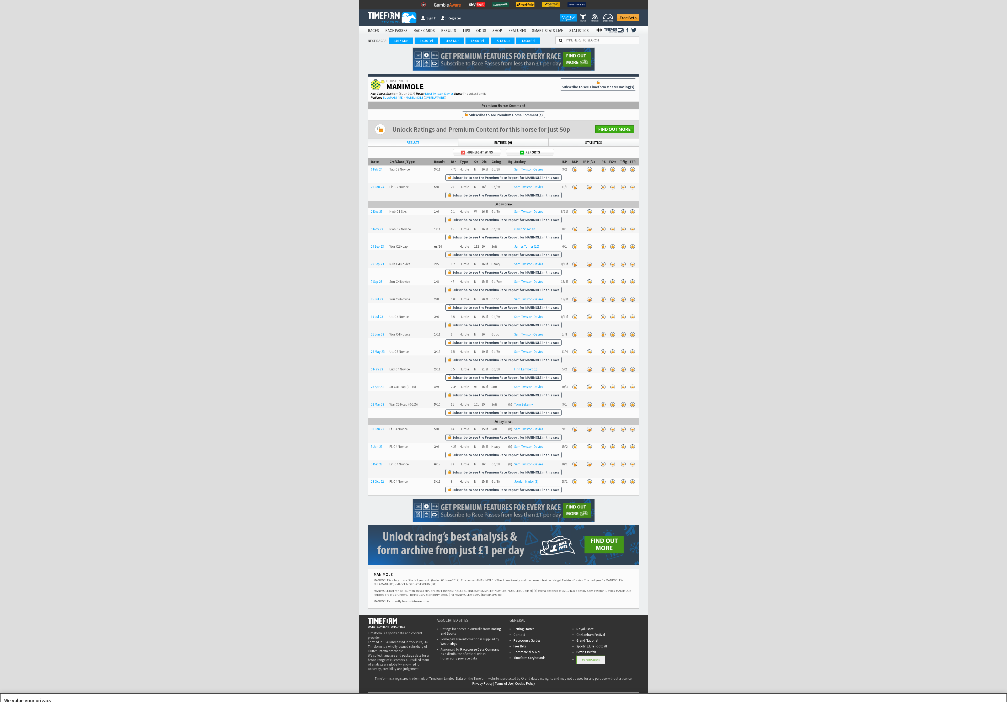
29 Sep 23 (377, 246)
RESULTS (448, 30)
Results (413, 142)
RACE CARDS (424, 30)
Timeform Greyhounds (529, 658)
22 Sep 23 (377, 264)
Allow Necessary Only (943, 691)
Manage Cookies (591, 659)
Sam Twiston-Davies (528, 169)
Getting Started (523, 629)
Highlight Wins (480, 152)
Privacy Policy (312, 691)
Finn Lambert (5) (525, 369)
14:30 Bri (426, 40)
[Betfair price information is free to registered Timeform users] (575, 169)
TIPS (466, 30)
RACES (373, 30)
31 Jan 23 (377, 429)
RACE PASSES (396, 30)
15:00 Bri (477, 40)
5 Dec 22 (376, 464)
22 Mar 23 (377, 404)
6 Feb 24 (376, 169)
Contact (519, 634)
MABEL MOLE (414, 97)
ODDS (481, 30)
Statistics (593, 142)
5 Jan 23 (376, 446)
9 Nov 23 (377, 229)
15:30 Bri (528, 40)
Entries (503, 142)
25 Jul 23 (377, 299)
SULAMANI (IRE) (393, 97)
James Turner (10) (526, 246)
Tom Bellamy (523, 404)
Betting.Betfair (586, 652)
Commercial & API (526, 652)
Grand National (587, 640)
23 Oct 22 (377, 481)
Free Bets (628, 17)
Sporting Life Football (591, 646)
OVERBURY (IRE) (435, 97)
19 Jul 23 (377, 317)
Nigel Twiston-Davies (439, 93)
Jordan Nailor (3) (526, 481)
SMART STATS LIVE (547, 30)
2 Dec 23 (376, 211)
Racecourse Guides (526, 640)
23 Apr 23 (377, 387)
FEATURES (517, 30)
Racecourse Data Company (479, 649)
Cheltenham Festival (590, 634)
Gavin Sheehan (524, 229)
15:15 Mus (502, 40)
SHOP (497, 30)
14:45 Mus (451, 40)
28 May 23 (377, 351)
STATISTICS (579, 30)
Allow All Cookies (904, 691)
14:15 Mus (401, 40)
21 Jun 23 (377, 334)
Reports (533, 152)
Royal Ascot (584, 629)
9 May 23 (377, 369)
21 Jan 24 (377, 187)
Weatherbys (449, 643)
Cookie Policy (276, 691)
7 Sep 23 (376, 281)
